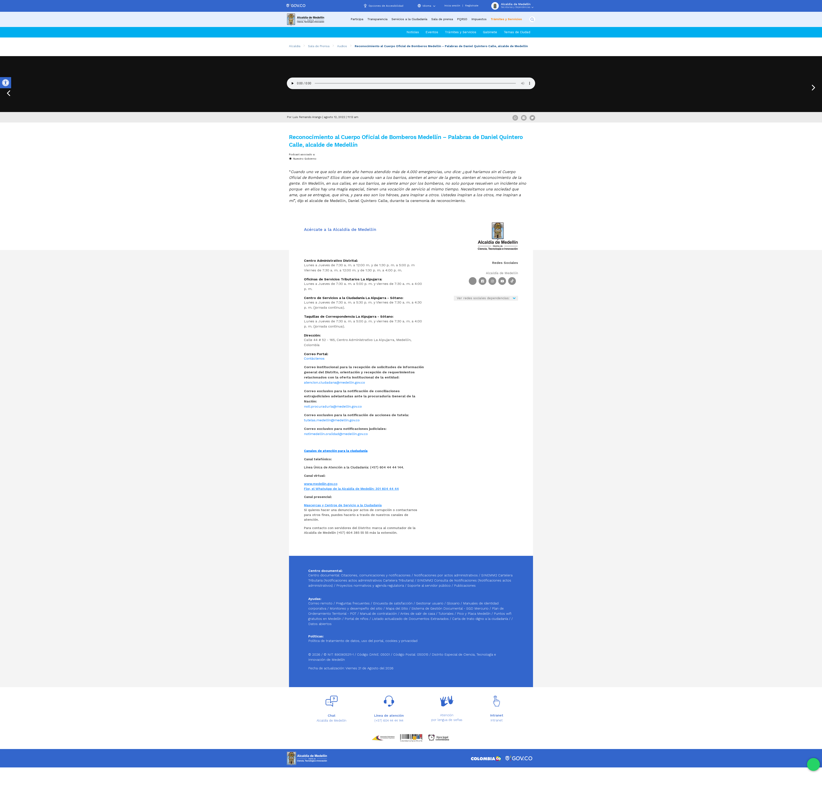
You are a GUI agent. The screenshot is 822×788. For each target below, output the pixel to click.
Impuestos (479, 19)
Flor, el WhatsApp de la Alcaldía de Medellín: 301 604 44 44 (351, 489)
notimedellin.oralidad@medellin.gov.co (336, 434)
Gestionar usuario (430, 603)
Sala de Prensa (318, 46)
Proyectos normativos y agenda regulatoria (370, 585)
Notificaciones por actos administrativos (446, 575)
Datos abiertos (320, 624)
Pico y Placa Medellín (474, 614)
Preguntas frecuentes (353, 603)
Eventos (432, 32)
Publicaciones (465, 585)
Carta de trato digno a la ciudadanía (480, 619)
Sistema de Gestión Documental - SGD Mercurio (450, 608)
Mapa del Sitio (397, 608)
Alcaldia (294, 46)
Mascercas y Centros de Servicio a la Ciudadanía (343, 505)
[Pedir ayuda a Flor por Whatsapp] (813, 764)
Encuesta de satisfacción (393, 603)
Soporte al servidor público (429, 585)
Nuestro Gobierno (304, 158)
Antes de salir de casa (418, 614)
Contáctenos (314, 358)
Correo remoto (321, 603)
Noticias (413, 32)
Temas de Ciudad (517, 32)
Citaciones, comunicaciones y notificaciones (376, 575)
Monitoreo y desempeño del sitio (356, 608)
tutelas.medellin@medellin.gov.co (332, 420)
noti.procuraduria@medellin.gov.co (333, 406)
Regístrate (471, 5)
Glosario (454, 603)
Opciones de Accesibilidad (386, 5)
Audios (342, 46)
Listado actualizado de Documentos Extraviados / (412, 619)
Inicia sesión (452, 5)
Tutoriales (446, 614)
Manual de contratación (379, 614)
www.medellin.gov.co (320, 484)
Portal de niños (357, 619)
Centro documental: (324, 575)
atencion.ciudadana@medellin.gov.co (334, 382)
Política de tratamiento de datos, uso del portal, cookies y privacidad (362, 641)
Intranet (497, 720)
